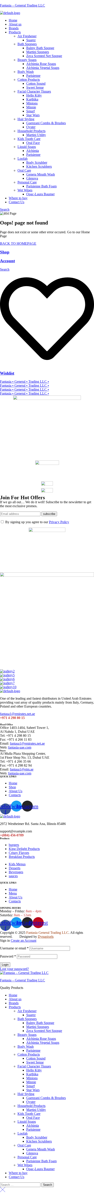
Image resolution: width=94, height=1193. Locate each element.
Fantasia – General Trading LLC (22, 5)
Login (5, 964)
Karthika (32, 1074)
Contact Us (16, 1177)
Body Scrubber (36, 1137)
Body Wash (25, 1046)
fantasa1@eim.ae (21, 769)
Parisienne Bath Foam (41, 1161)
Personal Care (27, 1157)
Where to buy (18, 1173)
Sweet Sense (35, 1062)
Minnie (31, 1082)
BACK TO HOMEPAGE (18, 243)
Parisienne (33, 1050)
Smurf (30, 1086)
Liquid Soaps (26, 1121)
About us (15, 999)
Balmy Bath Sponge (40, 1023)
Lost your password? (14, 969)
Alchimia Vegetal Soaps (42, 1042)
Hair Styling (25, 1094)
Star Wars (33, 1090)
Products (15, 1007)
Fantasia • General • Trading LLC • (24, 381)
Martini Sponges (37, 1027)
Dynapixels (46, 936)
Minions (32, 1078)
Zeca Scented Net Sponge (44, 1031)
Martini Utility (36, 1110)
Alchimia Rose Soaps (41, 1038)
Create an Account (23, 940)
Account (7, 261)
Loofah (22, 1133)
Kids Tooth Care (28, 1114)
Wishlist (7, 373)
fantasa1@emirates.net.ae (17, 714)
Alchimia (32, 1125)
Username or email (14, 948)
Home (13, 995)
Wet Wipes (24, 1165)
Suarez (31, 1015)
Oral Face (33, 1117)
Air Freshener (27, 1011)
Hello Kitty (34, 1070)
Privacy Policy (59, 522)
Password (8, 956)
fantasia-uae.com (19, 747)
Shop (4, 252)
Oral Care (24, 1145)
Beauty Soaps (27, 1035)
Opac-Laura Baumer (40, 1169)
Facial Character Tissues (34, 1066)
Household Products (31, 1106)
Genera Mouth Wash (40, 1149)
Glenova (32, 1153)
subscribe (49, 514)
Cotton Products (28, 1054)
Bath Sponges (27, 1019)
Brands (14, 1003)
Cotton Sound (35, 1058)
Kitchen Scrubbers (39, 1141)
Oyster (30, 1102)
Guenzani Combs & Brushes (46, 1098)
